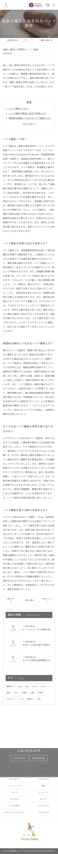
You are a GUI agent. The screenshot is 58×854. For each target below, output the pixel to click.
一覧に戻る (29, 600)
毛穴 (20, 686)
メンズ (21, 699)
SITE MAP (43, 812)
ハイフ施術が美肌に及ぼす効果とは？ (28, 113)
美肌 (8, 692)
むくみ (43, 686)
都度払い (30, 699)
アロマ (16, 692)
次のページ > (47, 600)
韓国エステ (11, 686)
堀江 (27, 686)
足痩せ (24, 692)
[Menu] (53, 5)
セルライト (11, 699)
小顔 (39, 699)
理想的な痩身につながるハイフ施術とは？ (30, 118)
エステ (34, 686)
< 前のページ (10, 600)
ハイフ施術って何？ (19, 108)
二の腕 (39, 692)
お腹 (32, 692)
